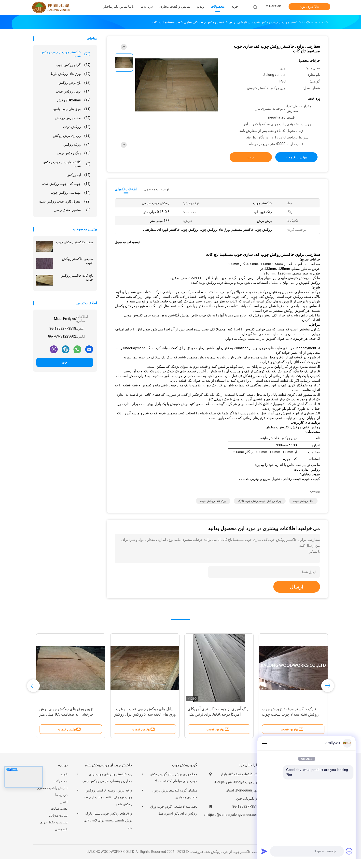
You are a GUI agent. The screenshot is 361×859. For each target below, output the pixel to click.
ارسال (296, 587)
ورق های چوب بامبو (72, 109)
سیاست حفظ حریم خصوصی (54, 825)
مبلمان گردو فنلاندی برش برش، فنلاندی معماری (174, 793)
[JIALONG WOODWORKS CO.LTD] (52, 7)
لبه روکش (79, 175)
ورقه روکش (77, 144)
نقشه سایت (59, 808)
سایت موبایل (58, 815)
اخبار (64, 802)
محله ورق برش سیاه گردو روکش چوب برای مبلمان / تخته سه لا (173, 777)
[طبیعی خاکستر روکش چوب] (44, 263)
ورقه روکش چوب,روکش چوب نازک (259, 501)
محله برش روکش (73, 118)
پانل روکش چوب (303, 501)
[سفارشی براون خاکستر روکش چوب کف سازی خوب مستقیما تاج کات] (176, 85)
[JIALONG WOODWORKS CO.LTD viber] (54, 349)
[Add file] (349, 851)
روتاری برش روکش (72, 135)
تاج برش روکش (74, 82)
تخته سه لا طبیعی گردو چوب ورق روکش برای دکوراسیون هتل (173, 809)
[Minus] (264, 743)
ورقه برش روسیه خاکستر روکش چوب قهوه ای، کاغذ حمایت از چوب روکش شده (108, 797)
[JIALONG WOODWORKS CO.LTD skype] (65, 349)
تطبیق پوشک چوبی (72, 210)
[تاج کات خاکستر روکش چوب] (44, 280)
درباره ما (61, 795)
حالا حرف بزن (309, 7)
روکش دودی (77, 127)
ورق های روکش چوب (213, 501)
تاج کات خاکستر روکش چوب (76, 277)
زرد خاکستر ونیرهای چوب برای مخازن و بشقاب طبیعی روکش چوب (107, 777)
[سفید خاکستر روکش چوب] (44, 246)
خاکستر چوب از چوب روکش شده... (66, 54)
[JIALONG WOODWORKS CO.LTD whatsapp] (77, 349)
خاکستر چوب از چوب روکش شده (108, 765)
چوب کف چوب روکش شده (66, 184)
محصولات (61, 781)
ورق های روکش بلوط (70, 74)
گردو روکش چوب (73, 65)
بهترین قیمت (296, 157)
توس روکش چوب (73, 91)
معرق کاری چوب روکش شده (65, 201)
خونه (64, 774)
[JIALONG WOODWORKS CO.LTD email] (89, 349)
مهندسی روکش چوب (71, 192)
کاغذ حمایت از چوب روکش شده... (67, 164)
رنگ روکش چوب (74, 153)
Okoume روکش (74, 100)
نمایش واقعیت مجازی (52, 788)
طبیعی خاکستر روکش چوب (77, 261)
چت (65, 362)
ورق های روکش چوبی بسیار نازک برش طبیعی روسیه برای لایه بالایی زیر (107, 820)
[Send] (264, 851)
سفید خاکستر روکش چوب (74, 242)
